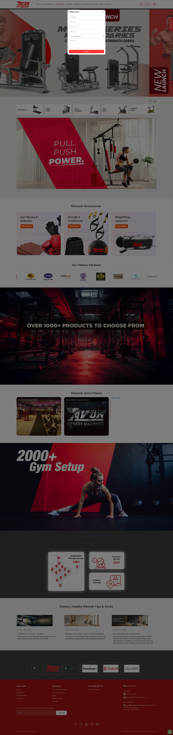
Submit (86, 51)
